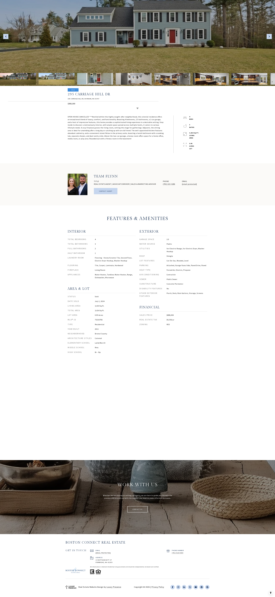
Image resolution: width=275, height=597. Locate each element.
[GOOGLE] (207, 587)
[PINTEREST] (201, 587)
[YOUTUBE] (196, 587)
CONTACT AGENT (105, 191)
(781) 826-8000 (177, 553)
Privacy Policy (157, 587)
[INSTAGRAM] (178, 587)
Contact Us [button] (137, 509)
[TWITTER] (190, 587)
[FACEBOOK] (172, 587)
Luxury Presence (113, 587)
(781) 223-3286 (169, 184)
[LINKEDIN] (184, 587)
